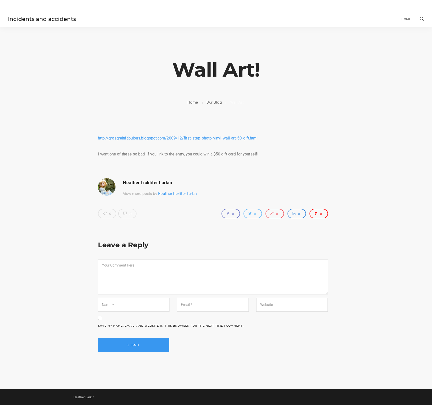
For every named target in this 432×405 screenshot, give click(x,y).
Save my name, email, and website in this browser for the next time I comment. (171, 325)
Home (406, 19)
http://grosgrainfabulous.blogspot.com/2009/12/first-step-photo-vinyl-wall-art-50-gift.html (178, 138)
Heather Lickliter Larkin (147, 182)
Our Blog (214, 102)
